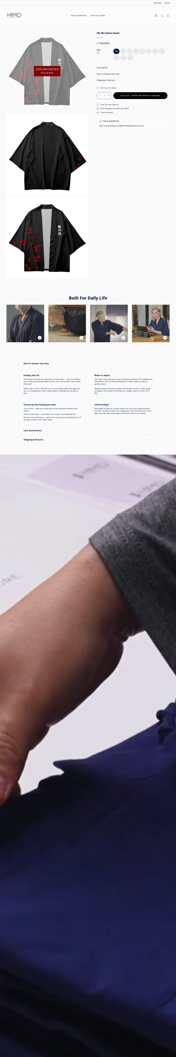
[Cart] (168, 15)
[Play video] (39, 337)
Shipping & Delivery (106, 80)
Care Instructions (33, 430)
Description (102, 67)
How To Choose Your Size (36, 363)
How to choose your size (108, 74)
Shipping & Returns (33, 439)
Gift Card (158, 3)
